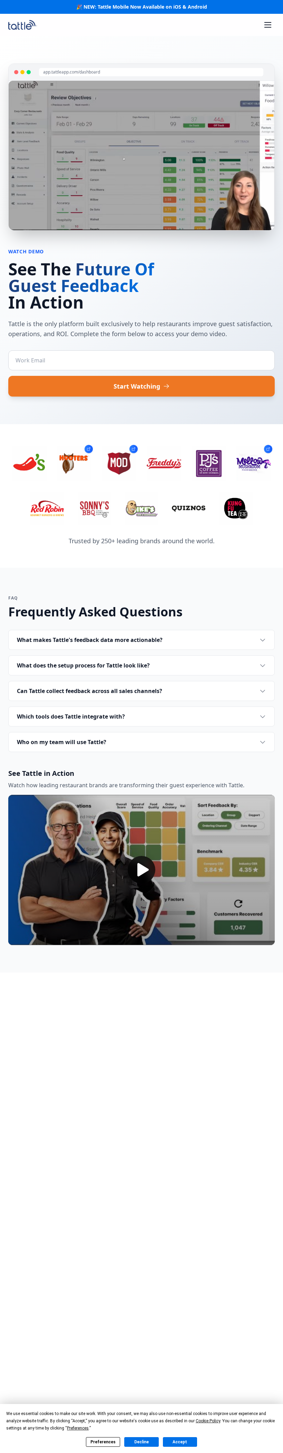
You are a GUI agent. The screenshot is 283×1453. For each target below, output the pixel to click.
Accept (180, 1442)
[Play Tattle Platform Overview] (141, 870)
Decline (141, 1442)
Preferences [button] (78, 1428)
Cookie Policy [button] (208, 1420)
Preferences (103, 1442)
